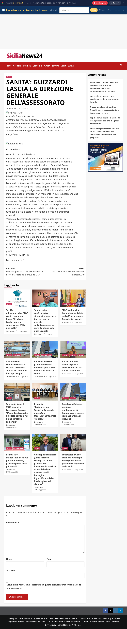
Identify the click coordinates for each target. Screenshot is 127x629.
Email (50, 559)
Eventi (71, 65)
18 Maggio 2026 (69, 424)
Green (47, 65)
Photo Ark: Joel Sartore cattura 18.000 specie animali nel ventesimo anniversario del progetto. (104, 133)
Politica (27, 65)
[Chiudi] (123, 3)
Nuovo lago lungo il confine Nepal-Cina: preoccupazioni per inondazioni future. (105, 110)
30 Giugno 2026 (23, 377)
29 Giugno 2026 (51, 377)
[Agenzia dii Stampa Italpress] (105, 157)
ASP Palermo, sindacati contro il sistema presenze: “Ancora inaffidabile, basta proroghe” (17, 367)
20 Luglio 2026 (22, 331)
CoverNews (63, 625)
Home (8, 65)
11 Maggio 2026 (41, 490)
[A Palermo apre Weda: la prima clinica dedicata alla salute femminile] (73, 349)
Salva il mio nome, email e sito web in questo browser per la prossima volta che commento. (44, 586)
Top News (72, 304)
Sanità (9, 77)
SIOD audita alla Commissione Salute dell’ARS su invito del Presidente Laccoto (72, 314)
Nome (10, 559)
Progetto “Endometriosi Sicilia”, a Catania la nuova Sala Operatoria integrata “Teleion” (45, 411)
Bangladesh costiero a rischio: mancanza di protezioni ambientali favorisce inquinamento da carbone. (104, 86)
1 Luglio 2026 (78, 322)
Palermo (73, 355)
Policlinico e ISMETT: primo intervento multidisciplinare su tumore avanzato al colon (44, 367)
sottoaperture (46, 355)
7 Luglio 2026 (50, 334)
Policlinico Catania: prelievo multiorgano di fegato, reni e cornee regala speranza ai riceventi (73, 411)
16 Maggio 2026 (13, 472)
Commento (12, 522)
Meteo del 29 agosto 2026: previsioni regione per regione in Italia (104, 99)
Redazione (12, 109)
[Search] (121, 65)
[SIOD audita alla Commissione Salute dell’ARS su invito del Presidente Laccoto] (73, 298)
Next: (68, 271)
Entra (94, 10)
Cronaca (17, 65)
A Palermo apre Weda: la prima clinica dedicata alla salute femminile (72, 366)
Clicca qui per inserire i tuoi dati (109, 10)
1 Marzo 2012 (25, 109)
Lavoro (55, 65)
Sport (63, 65)
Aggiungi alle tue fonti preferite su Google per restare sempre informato (41, 3)
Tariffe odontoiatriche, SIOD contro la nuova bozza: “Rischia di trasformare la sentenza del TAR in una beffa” (17, 319)
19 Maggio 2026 (41, 424)
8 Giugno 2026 (78, 374)
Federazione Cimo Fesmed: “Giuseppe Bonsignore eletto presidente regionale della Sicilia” (73, 460)
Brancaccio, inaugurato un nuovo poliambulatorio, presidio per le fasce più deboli (17, 460)
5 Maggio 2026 (78, 470)
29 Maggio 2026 (13, 427)
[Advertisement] (63, 31)
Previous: (24, 271)
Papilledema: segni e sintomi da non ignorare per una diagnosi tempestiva (105, 120)
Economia (37, 65)
